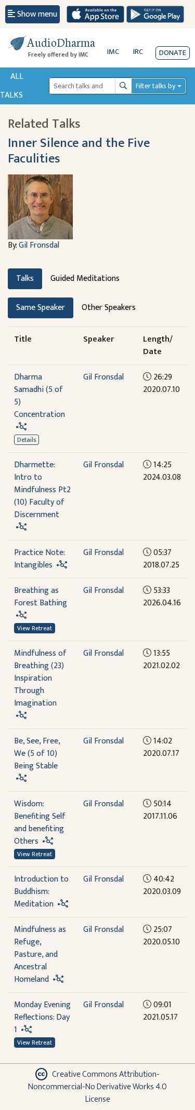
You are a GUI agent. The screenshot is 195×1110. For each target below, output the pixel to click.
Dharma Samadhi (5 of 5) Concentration (39, 396)
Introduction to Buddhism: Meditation (41, 891)
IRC (138, 51)
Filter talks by (155, 86)
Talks (25, 279)
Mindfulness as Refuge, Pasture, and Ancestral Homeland (40, 954)
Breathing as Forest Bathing (40, 597)
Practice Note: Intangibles (39, 559)
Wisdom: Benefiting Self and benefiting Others (40, 822)
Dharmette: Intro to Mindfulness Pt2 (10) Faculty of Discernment (42, 490)
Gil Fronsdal (39, 245)
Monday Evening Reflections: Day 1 (42, 1017)
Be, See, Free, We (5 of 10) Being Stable (37, 753)
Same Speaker (40, 308)
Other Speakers (109, 308)
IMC (113, 51)
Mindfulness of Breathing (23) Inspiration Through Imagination (40, 678)
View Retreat (34, 628)
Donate (172, 52)
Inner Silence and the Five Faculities (79, 150)
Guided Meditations (85, 279)
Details (26, 440)
